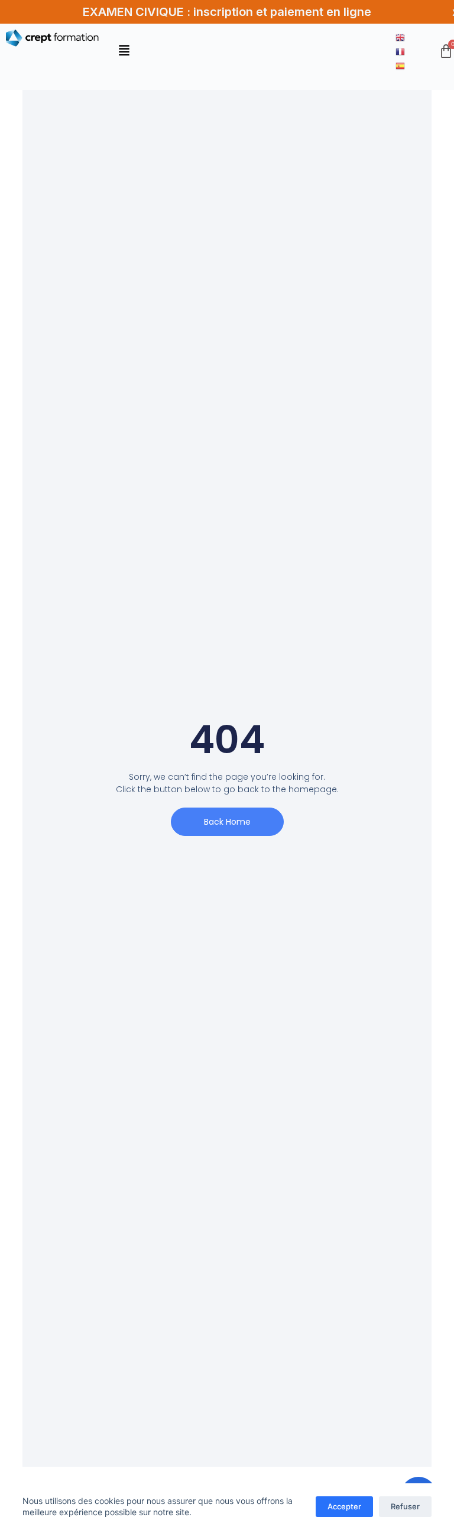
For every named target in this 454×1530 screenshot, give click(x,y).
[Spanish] (400, 65)
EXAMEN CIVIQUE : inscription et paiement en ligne (227, 12)
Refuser (405, 1506)
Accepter (344, 1506)
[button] (124, 51)
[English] (400, 37)
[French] (400, 51)
